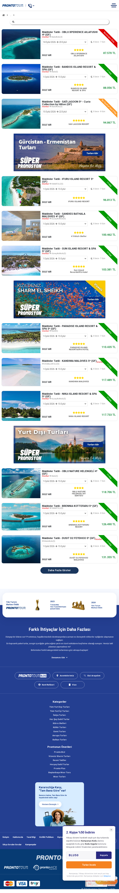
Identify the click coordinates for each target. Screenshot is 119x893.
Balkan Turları (60, 739)
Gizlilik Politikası (46, 837)
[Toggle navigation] (115, 5)
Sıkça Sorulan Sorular (12, 845)
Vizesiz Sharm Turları (59, 756)
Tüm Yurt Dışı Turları (59, 707)
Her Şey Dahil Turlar (60, 719)
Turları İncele (89, 865)
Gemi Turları (59, 731)
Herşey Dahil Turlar (59, 764)
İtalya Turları (59, 715)
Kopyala (104, 855)
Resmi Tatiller (59, 760)
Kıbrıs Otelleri (59, 723)
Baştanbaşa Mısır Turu (59, 772)
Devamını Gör (58, 657)
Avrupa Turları (59, 735)
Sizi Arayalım (93, 675)
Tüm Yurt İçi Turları (59, 711)
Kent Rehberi (48, 685)
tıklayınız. (107, 876)
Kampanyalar (30, 845)
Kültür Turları (59, 727)
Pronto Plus (59, 768)
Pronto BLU (59, 752)
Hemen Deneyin (49, 804)
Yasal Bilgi (31, 837)
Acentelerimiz (67, 675)
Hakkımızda (18, 837)
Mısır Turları (59, 776)
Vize (74, 685)
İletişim (5, 837)
